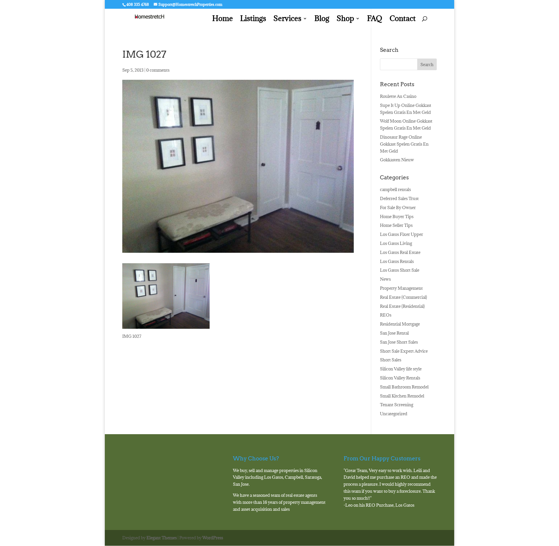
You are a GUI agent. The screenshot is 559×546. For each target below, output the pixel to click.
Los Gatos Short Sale (399, 270)
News (385, 279)
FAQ (374, 19)
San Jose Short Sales (399, 342)
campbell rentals (395, 189)
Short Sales (390, 360)
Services (287, 19)
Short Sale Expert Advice (404, 351)
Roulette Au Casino (398, 96)
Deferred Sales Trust (399, 198)
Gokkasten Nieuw (397, 159)
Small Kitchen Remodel (402, 396)
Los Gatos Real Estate (400, 252)
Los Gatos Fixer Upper (401, 234)
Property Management (401, 288)
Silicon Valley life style (401, 369)
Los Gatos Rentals (397, 261)
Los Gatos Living (396, 243)
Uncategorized (393, 413)
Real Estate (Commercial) (403, 297)
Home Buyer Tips (396, 216)
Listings (253, 19)
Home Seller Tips (396, 225)
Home (222, 19)
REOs (385, 315)
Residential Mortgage (400, 324)
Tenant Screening (396, 404)
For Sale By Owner (398, 207)
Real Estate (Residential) (402, 306)
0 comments (157, 70)
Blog (321, 19)
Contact (403, 19)
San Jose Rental (394, 333)
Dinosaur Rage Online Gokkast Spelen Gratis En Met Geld (404, 144)
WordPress (212, 537)
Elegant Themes (161, 537)
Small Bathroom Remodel (404, 387)
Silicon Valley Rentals (400, 378)
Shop (345, 19)
